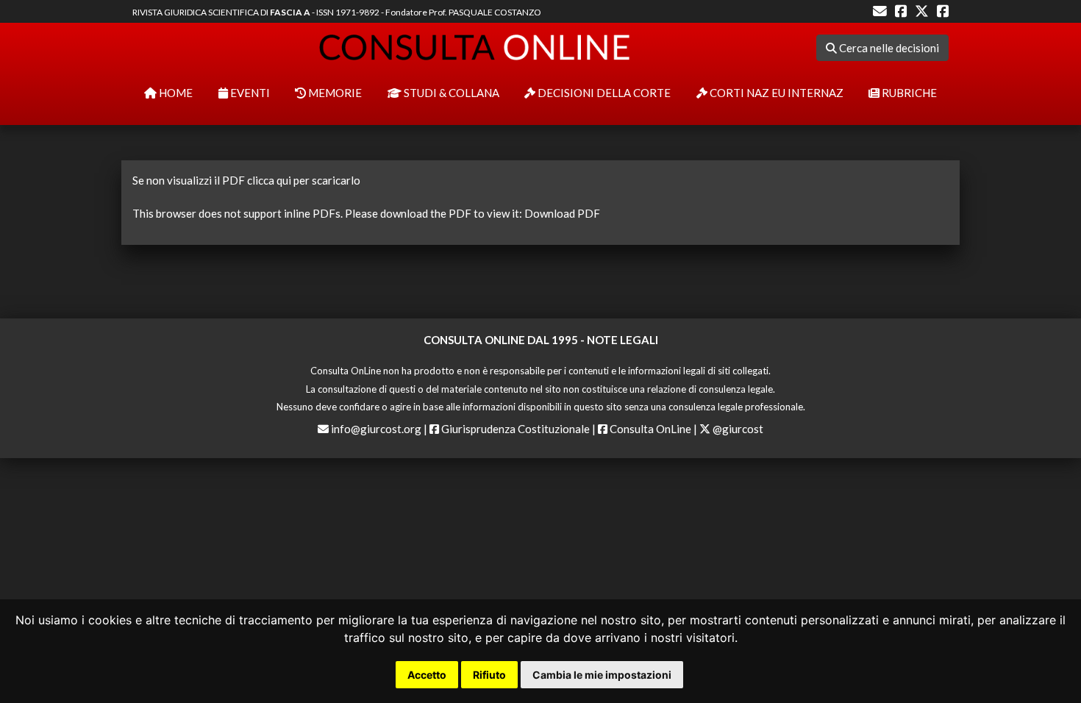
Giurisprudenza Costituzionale (514, 428)
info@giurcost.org (376, 428)
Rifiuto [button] (489, 674)
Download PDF (562, 213)
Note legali (622, 339)
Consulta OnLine (649, 428)
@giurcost (736, 428)
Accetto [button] (426, 674)
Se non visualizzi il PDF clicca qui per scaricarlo (246, 180)
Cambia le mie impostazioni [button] (601, 674)
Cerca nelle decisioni (888, 47)
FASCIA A (290, 12)
